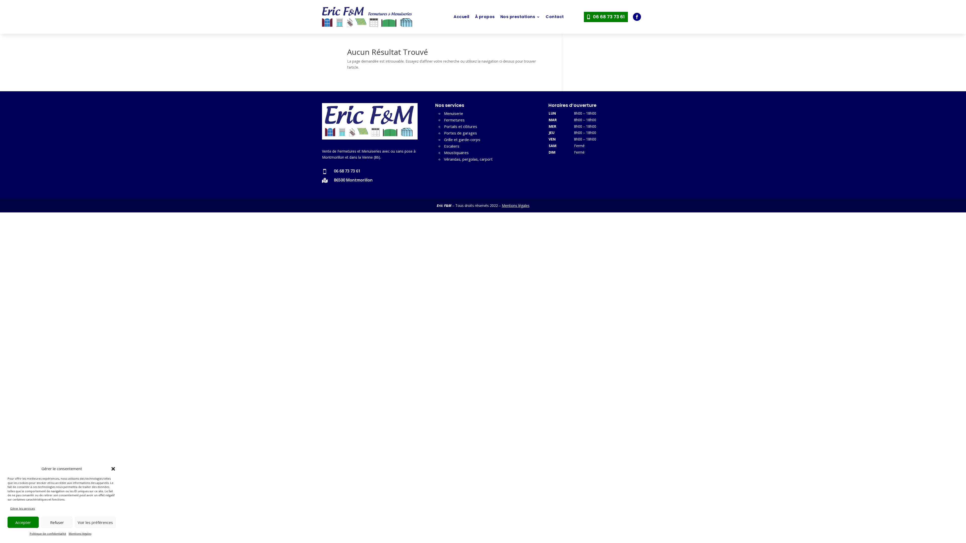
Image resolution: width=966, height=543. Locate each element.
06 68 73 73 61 (609, 17)
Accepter (23, 522)
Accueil (461, 17)
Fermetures (454, 119)
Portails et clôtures (460, 126)
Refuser (57, 522)
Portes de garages (460, 132)
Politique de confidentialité (48, 533)
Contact (555, 17)
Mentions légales (80, 533)
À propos (485, 17)
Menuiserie (453, 113)
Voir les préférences (95, 522)
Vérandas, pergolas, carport (468, 159)
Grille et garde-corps (462, 139)
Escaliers (451, 146)
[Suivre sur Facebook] (637, 17)
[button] (113, 468)
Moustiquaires (456, 152)
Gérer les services (22, 508)
